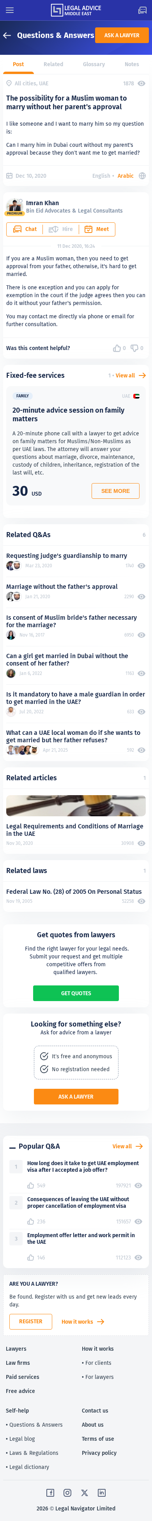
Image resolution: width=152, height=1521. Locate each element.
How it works (77, 1322)
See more (115, 491)
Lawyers (16, 1349)
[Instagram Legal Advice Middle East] (67, 1493)
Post (18, 64)
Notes (132, 64)
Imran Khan (42, 203)
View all (125, 375)
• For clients (96, 1363)
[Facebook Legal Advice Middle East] (50, 1493)
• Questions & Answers (34, 1425)
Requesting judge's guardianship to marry (66, 555)
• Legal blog (20, 1439)
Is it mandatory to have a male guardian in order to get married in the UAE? (75, 698)
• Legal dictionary (27, 1467)
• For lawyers (98, 1377)
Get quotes (76, 993)
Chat (31, 229)
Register (30, 1321)
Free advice (20, 1391)
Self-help (17, 1411)
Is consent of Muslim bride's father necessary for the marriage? (71, 621)
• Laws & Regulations (32, 1453)
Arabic (126, 176)
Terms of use (98, 1439)
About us (93, 1425)
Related (53, 64)
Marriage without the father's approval (62, 586)
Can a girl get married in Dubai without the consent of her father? (67, 659)
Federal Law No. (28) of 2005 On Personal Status (74, 891)
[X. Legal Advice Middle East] (84, 1493)
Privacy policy (99, 1453)
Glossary (94, 64)
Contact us (95, 1411)
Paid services (22, 1377)
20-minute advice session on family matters (68, 414)
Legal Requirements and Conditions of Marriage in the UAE (74, 830)
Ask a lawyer (122, 35)
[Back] (10, 35)
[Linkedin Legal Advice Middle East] (102, 1493)
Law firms (18, 1363)
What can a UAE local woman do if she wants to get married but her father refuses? (73, 736)
